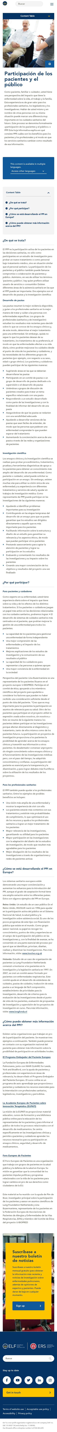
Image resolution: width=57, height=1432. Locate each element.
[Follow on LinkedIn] (39, 1383)
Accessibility (9, 1413)
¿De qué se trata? (18, 202)
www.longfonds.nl (18, 1011)
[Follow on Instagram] (50, 1383)
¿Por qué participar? (19, 208)
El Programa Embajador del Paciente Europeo (27, 1057)
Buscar (28, 1358)
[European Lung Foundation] (5, 3)
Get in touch (13, 1392)
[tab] (28, 193)
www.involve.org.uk (32, 953)
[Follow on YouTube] (18, 1383)
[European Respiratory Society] (42, 1346)
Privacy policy (25, 1413)
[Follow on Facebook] (7, 1383)
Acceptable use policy (38, 1409)
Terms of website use (13, 1409)
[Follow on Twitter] (28, 1383)
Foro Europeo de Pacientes (17, 1155)
